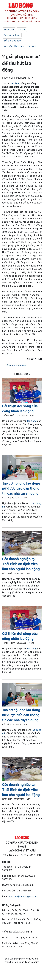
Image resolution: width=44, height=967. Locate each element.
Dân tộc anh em (12, 35)
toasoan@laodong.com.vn (23, 896)
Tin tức (22, 29)
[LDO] (22, 391)
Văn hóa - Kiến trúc (14, 46)
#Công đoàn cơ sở (16, 365)
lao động (15, 83)
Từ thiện (31, 46)
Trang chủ (9, 29)
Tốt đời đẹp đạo (12, 40)
